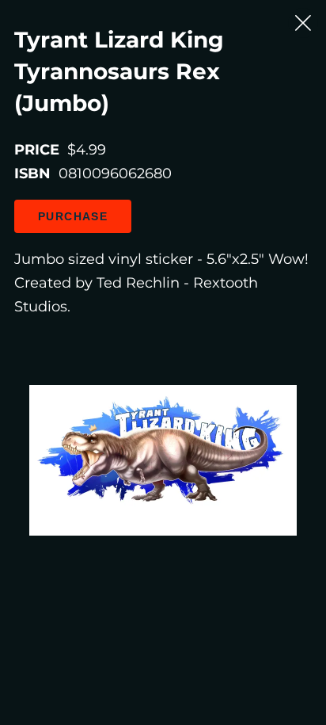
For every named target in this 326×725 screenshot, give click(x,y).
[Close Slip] (303, 23)
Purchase (73, 216)
